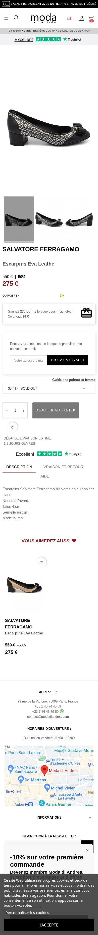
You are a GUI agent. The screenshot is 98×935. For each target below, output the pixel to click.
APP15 (86, 31)
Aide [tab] (44, 476)
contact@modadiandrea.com (48, 717)
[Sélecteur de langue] (71, 18)
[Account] (82, 18)
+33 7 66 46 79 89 (46, 712)
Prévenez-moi (67, 360)
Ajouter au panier (55, 410)
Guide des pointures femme (73, 380)
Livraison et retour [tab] (61, 467)
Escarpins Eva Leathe (24, 633)
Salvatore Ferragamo (41, 249)
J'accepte (49, 925)
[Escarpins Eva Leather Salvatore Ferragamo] (19, 219)
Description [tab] (19, 467)
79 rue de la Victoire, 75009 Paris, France (48, 701)
